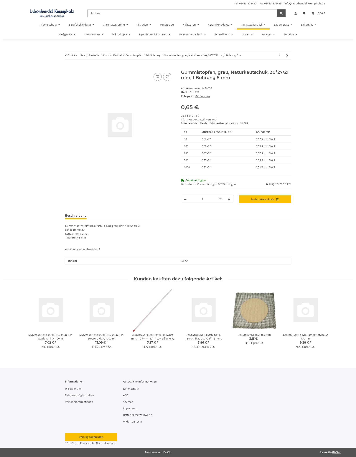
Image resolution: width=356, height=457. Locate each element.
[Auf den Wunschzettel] (167, 77)
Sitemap (128, 402)
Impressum (130, 408)
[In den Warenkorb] (68, 68)
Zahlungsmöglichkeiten (79, 395)
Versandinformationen (79, 402)
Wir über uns (73, 388)
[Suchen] (281, 13)
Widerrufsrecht (132, 421)
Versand (211, 119)
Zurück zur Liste (76, 55)
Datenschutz (131, 388)
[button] (295, 13)
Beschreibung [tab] (76, 215)
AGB (125, 395)
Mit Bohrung (202, 96)
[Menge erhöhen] (229, 199)
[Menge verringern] (185, 199)
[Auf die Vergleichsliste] (158, 77)
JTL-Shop (336, 452)
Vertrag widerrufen (91, 437)
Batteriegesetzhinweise (137, 415)
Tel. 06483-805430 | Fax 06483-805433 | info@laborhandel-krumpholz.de (279, 3)
